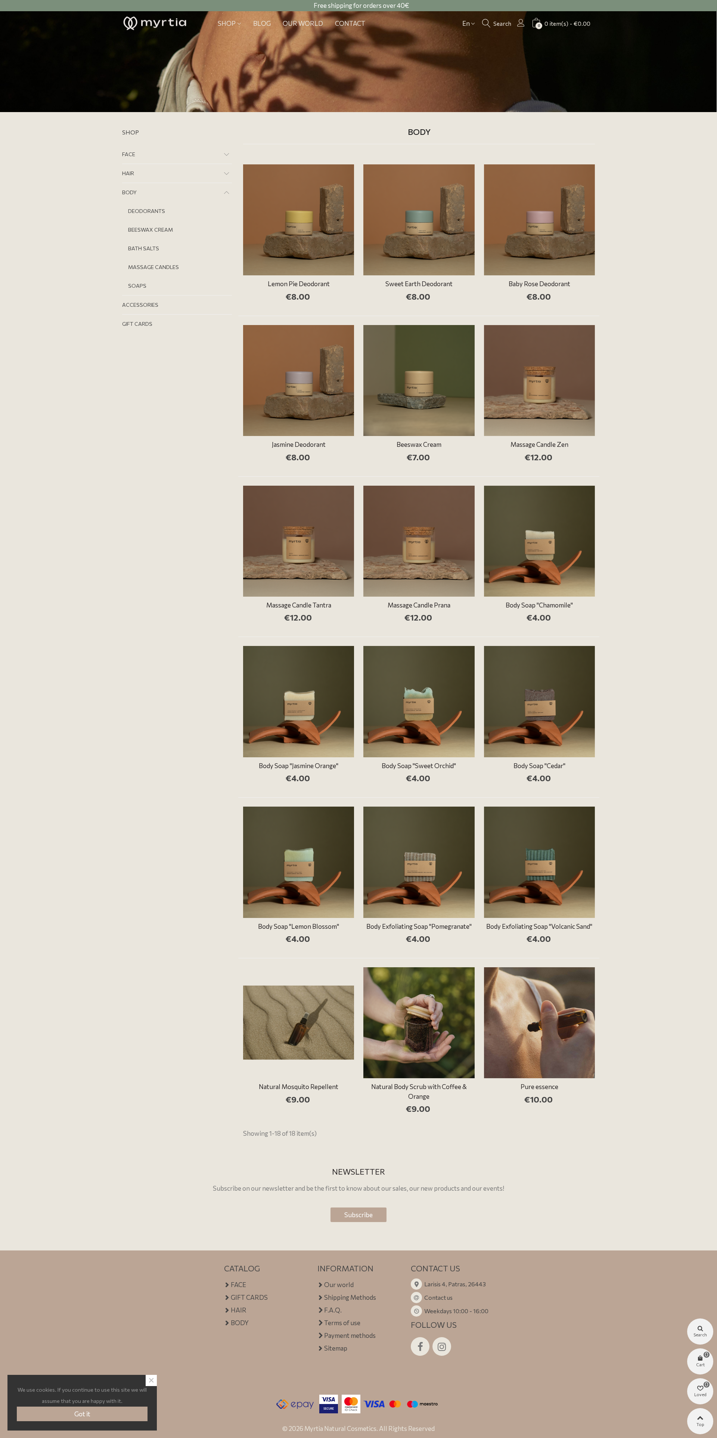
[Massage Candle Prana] (418, 541)
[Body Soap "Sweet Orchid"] (418, 701)
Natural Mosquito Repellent (298, 1087)
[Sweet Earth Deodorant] (418, 219)
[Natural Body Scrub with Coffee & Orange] (418, 1022)
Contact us (438, 1297)
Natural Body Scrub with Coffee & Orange (419, 1091)
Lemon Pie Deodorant (299, 284)
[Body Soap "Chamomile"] (539, 541)
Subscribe (358, 1215)
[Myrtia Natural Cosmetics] (154, 23)
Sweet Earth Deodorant (419, 284)
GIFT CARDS (137, 324)
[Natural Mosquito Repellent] (298, 1022)
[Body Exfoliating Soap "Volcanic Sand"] (539, 862)
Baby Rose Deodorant (539, 284)
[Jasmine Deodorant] (298, 380)
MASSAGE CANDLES (153, 267)
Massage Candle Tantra (298, 605)
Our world (303, 23)
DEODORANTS (146, 211)
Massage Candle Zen (539, 444)
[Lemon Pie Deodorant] (298, 219)
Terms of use (342, 1323)
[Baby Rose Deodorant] (539, 219)
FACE (128, 154)
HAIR (128, 173)
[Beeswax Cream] (418, 380)
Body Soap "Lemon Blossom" (298, 926)
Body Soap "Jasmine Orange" (298, 766)
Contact (350, 23)
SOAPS (137, 285)
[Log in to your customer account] (521, 22)
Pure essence (539, 1087)
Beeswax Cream (419, 444)
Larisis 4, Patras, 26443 (455, 1283)
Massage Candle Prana (419, 605)
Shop (227, 23)
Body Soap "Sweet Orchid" (419, 766)
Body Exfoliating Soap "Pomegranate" (419, 926)
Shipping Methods (350, 1297)
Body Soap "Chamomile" (539, 605)
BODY (129, 192)
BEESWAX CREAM (150, 229)
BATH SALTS (143, 248)
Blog (262, 23)
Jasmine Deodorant (299, 444)
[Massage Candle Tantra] (298, 541)
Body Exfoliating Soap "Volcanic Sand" (539, 926)
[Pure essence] (539, 1022)
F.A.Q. (333, 1310)
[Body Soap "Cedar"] (539, 701)
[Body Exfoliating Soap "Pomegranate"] (418, 862)
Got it (82, 1414)
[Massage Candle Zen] (539, 380)
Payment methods (350, 1335)
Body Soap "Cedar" (539, 766)
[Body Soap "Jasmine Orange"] (298, 701)
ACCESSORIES (140, 304)
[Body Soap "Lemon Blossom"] (298, 862)
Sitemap (335, 1348)
